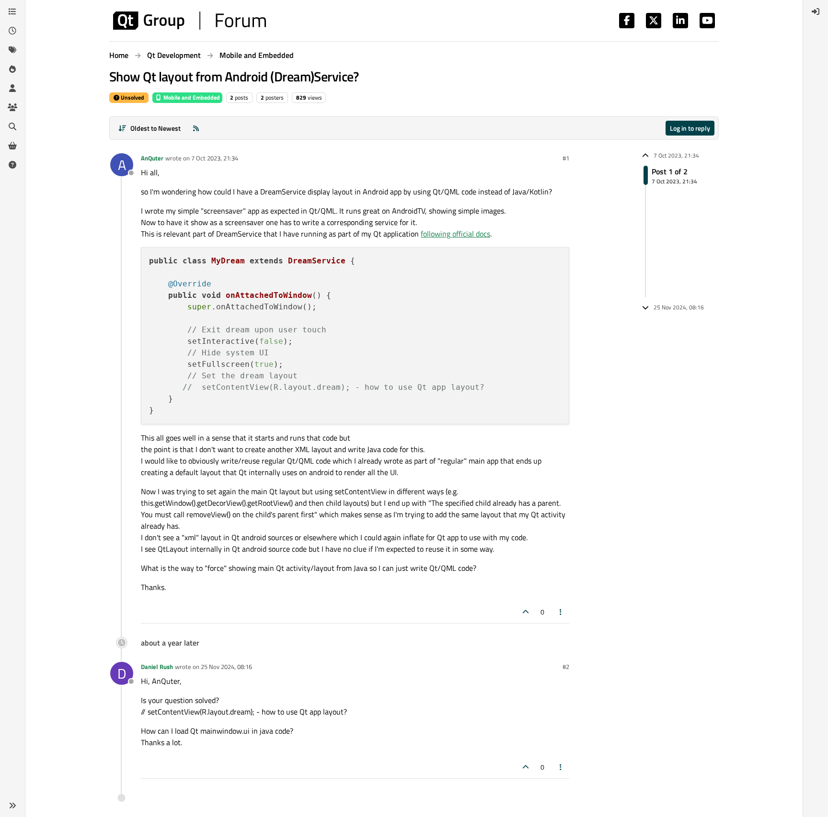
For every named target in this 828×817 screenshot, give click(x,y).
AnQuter (152, 158)
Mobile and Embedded (191, 97)
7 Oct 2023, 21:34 (214, 158)
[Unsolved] (12, 164)
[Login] (815, 11)
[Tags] (12, 49)
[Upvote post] (525, 611)
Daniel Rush (157, 666)
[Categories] (12, 11)
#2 (566, 666)
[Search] (12, 126)
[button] (12, 805)
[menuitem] (815, 11)
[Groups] (12, 107)
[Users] (12, 88)
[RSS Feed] (196, 128)
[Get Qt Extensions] (12, 145)
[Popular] (12, 69)
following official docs (455, 233)
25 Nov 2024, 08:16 (226, 666)
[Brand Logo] (189, 20)
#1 (566, 158)
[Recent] (12, 30)
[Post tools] (561, 611)
